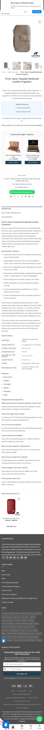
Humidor (22, 630)
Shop (3, 571)
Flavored (4, 627)
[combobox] (6, 669)
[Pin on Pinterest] (25, 196)
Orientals (38, 633)
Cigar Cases (33, 179)
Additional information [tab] (11, 213)
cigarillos (32, 617)
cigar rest (4, 620)
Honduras (5, 630)
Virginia (39, 640)
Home (4, 72)
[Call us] (18, 557)
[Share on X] (18, 196)
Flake (36, 623)
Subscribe (36, 12)
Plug (28, 637)
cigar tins (17, 620)
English (31, 623)
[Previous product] (23, 85)
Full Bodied (12, 627)
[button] (39, 719)
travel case (29, 184)
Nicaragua (31, 633)
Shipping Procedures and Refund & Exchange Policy (19, 598)
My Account (6, 575)
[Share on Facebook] (14, 196)
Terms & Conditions (10, 678)
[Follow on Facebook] (3, 557)
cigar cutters (24, 617)
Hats (33, 627)
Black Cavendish (21, 613)
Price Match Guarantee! (10, 582)
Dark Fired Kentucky (8, 623)
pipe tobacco (21, 637)
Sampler (10, 640)
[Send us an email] (14, 557)
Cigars (11, 620)
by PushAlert (6, 13)
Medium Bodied (12, 633)
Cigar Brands (25, 179)
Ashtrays (12, 613)
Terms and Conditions (9, 594)
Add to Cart (13, 162)
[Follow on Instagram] (7, 557)
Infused (29, 630)
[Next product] (20, 85)
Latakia (35, 630)
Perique (4, 637)
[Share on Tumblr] (33, 196)
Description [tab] (6, 209)
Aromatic (4, 613)
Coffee (24, 620)
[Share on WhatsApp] (11, 196)
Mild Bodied (22, 633)
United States (31, 640)
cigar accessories (20, 184)
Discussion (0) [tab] (7, 217)
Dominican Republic (21, 623)
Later (25, 12)
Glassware (27, 627)
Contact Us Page (7, 602)
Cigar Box (16, 617)
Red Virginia (34, 637)
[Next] (39, 40)
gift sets (19, 627)
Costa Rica (31, 620)
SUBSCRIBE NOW (22, 674)
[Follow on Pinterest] (22, 557)
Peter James (25, 181)
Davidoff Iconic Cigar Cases (11, 518)
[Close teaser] (13, 727)
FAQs (4, 578)
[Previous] (5, 40)
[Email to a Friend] (22, 196)
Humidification (14, 630)
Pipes (14, 637)
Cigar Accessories (13, 72)
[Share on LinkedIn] (29, 196)
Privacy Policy (7, 590)
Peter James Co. (24, 187)
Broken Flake (31, 613)
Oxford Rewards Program (11, 586)
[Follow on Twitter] (10, 557)
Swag (16, 640)
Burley (39, 613)
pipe (9, 637)
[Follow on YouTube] (25, 557)
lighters (4, 633)
